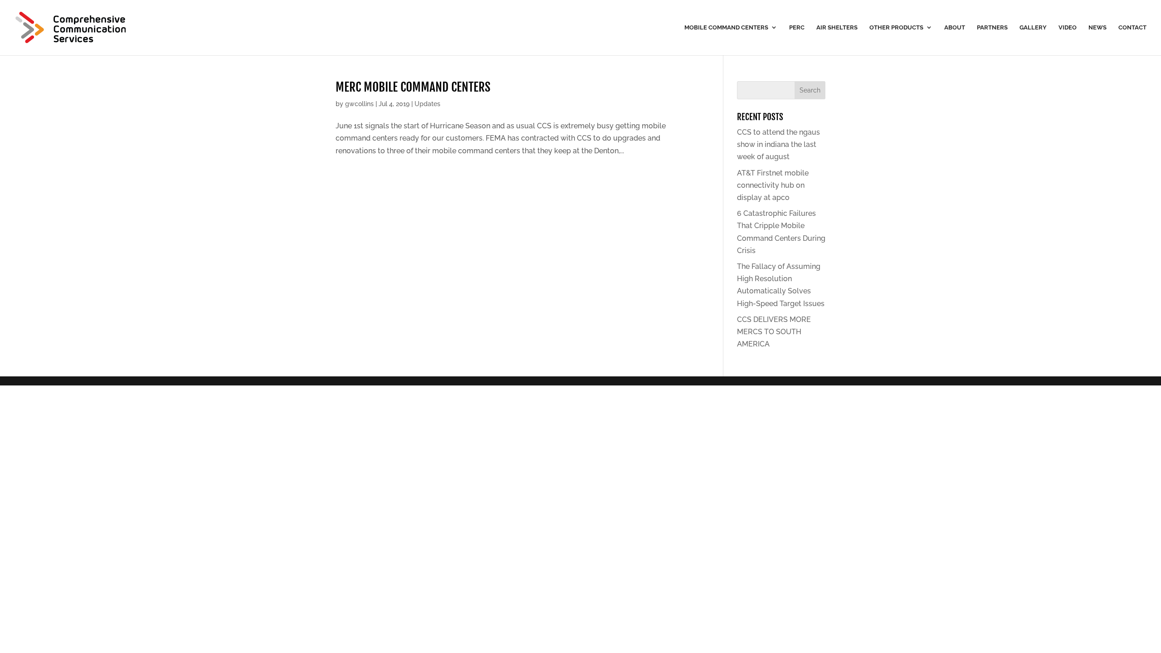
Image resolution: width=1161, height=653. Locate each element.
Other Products (896, 27)
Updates (427, 103)
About (954, 27)
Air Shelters (837, 27)
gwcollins (359, 103)
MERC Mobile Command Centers (413, 87)
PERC (797, 27)
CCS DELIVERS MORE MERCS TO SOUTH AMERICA (774, 331)
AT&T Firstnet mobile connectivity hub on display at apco (773, 185)
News (1097, 27)
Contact (1132, 27)
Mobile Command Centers (726, 27)
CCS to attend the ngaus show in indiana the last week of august (778, 144)
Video (1068, 27)
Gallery (1033, 27)
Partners (992, 27)
